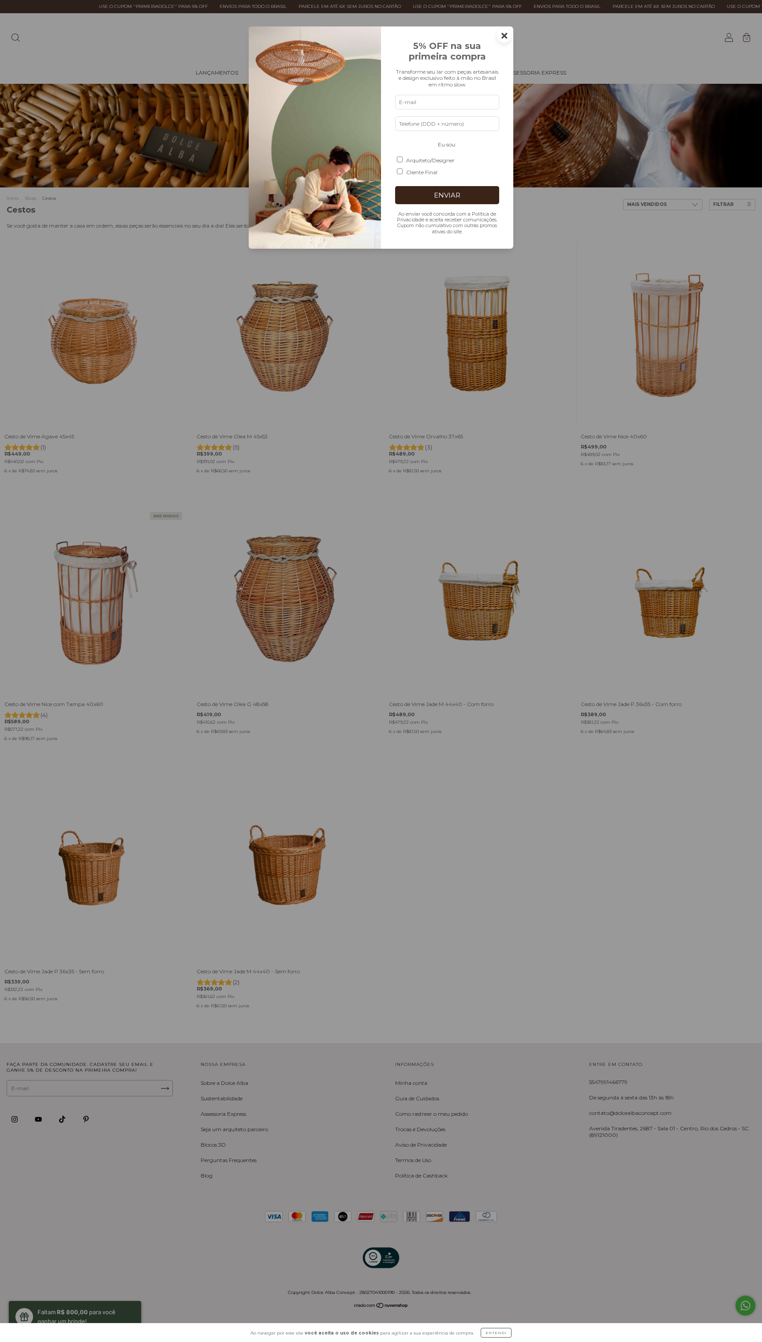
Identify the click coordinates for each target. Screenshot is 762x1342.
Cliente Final (421, 172)
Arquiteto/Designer (430, 160)
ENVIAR (447, 195)
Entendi (496, 1333)
